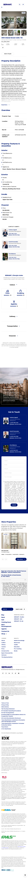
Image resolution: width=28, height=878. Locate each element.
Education (17, 646)
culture (12, 285)
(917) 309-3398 (14, 436)
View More (20, 559)
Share (2, 47)
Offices (3, 644)
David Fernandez (14, 431)
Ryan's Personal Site (7, 653)
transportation (12, 326)
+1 (23, 32)
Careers (3, 646)
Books (15, 651)
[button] (19, 4)
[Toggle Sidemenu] (23, 4)
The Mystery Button (6, 657)
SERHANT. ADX (18, 619)
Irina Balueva (13, 445)
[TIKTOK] (15, 673)
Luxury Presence (19, 732)
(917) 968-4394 (14, 422)
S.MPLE (3, 642)
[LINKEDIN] (9, 673)
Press (2, 648)
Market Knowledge (19, 640)
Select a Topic (8, 472)
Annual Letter (5, 651)
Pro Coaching (17, 648)
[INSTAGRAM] (6, 673)
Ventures (3, 655)
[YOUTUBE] (18, 673)
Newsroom (17, 642)
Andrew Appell (14, 417)
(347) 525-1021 (14, 450)
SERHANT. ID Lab (18, 621)
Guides (16, 644)
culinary (12, 316)
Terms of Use (21, 501)
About (3, 640)
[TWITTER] (12, 673)
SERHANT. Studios (19, 617)
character (12, 336)
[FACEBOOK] (2, 673)
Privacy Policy (13, 501)
